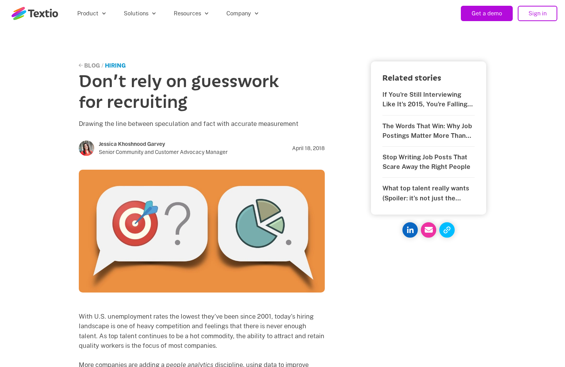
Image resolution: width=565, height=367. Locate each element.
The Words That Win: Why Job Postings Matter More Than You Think (427, 131)
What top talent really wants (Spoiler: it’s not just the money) (425, 193)
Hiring (115, 65)
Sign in (537, 13)
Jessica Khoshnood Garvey (132, 144)
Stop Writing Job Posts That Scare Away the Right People (426, 161)
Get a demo (487, 13)
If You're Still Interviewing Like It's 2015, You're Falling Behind (424, 100)
